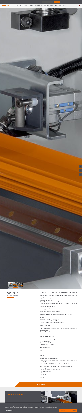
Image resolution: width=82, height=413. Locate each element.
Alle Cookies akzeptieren (72, 410)
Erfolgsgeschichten (48, 5)
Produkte (25, 5)
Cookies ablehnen (63, 410)
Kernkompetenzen (38, 5)
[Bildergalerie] (10, 286)
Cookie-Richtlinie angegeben (72, 404)
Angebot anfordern (41, 384)
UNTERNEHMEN (18, 5)
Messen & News (58, 5)
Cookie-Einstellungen (9, 410)
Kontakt (64, 5)
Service (31, 5)
